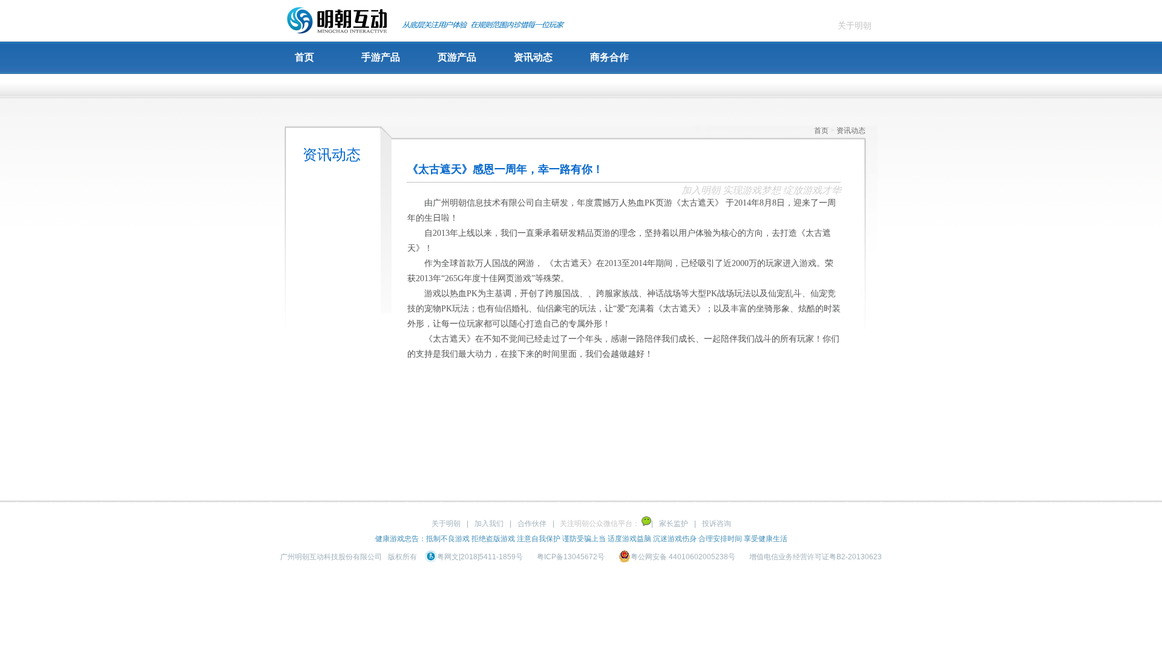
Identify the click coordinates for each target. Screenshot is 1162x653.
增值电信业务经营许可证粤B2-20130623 (815, 557)
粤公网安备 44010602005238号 (684, 557)
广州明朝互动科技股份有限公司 (331, 557)
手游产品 (380, 57)
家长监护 (673, 523)
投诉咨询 (716, 523)
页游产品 (457, 57)
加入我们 (489, 523)
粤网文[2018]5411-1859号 (481, 557)
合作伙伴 (532, 523)
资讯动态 (533, 57)
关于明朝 (855, 25)
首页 (304, 57)
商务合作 (609, 57)
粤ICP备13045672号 (571, 557)
